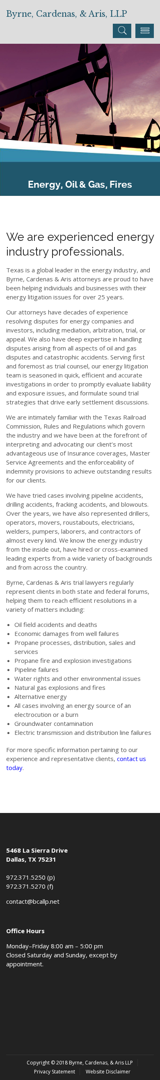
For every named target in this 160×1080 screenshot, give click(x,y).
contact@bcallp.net (32, 901)
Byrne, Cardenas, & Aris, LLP (66, 14)
